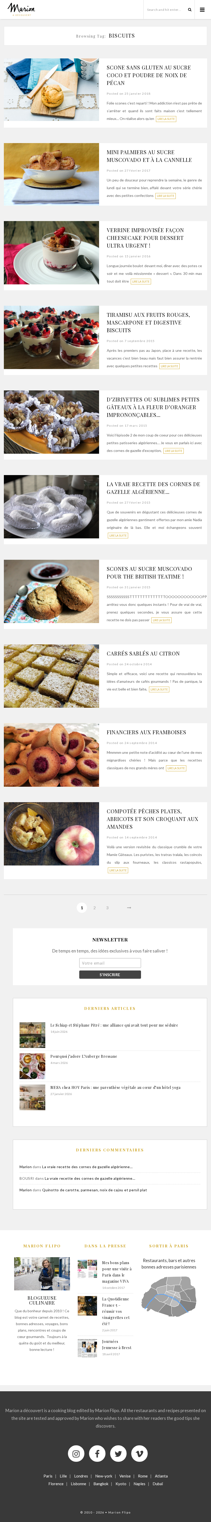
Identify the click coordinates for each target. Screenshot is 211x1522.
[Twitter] (118, 1453)
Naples (139, 1483)
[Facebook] (97, 1453)
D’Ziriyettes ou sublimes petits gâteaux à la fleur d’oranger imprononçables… (153, 407)
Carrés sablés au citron (143, 653)
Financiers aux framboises (146, 732)
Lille (63, 1476)
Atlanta (161, 1476)
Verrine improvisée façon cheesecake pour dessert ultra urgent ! (145, 237)
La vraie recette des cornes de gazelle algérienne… (87, 1167)
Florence (56, 1483)
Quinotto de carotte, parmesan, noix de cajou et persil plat (94, 1190)
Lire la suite (166, 118)
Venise (125, 1476)
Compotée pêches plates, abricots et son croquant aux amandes (152, 819)
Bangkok (100, 1483)
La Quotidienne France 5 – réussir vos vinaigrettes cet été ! (115, 1311)
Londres (81, 1476)
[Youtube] (139, 1453)
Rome (143, 1476)
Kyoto (121, 1483)
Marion (26, 1167)
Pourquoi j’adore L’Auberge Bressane (83, 1056)
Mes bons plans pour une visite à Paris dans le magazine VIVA (117, 1272)
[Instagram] (76, 1453)
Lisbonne (78, 1483)
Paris (47, 1476)
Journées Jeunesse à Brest (116, 1344)
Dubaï (158, 1483)
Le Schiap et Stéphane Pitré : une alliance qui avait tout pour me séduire (114, 1025)
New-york (103, 1476)
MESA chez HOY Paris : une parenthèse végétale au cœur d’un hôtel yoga (115, 1087)
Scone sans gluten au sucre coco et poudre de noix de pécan (149, 75)
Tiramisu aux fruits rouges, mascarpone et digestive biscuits (148, 322)
